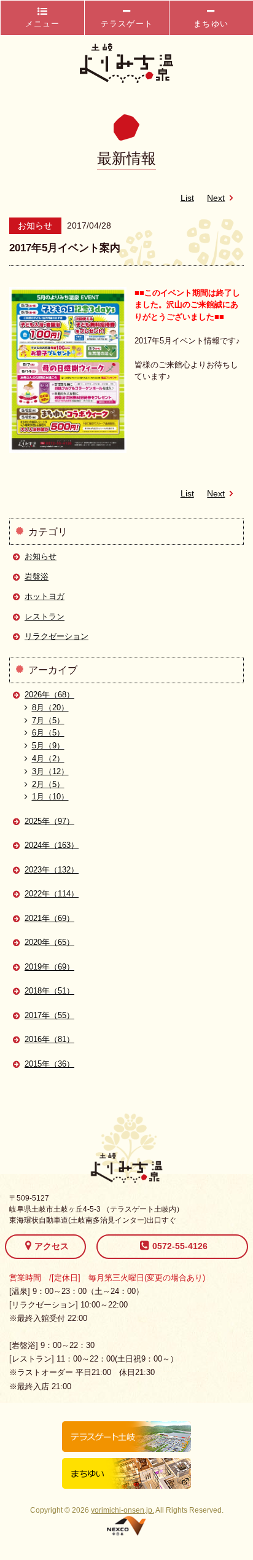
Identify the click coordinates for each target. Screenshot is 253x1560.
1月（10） (50, 796)
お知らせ (40, 556)
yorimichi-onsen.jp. (122, 1510)
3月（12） (50, 771)
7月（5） (48, 720)
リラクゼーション (56, 636)
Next (216, 198)
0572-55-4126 (180, 1246)
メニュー (42, 23)
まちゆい (210, 23)
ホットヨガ (44, 596)
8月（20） (50, 707)
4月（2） (48, 758)
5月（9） (48, 745)
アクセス (51, 1246)
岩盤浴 (37, 576)
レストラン (44, 616)
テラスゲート (127, 23)
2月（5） (48, 784)
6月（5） (48, 732)
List (187, 198)
